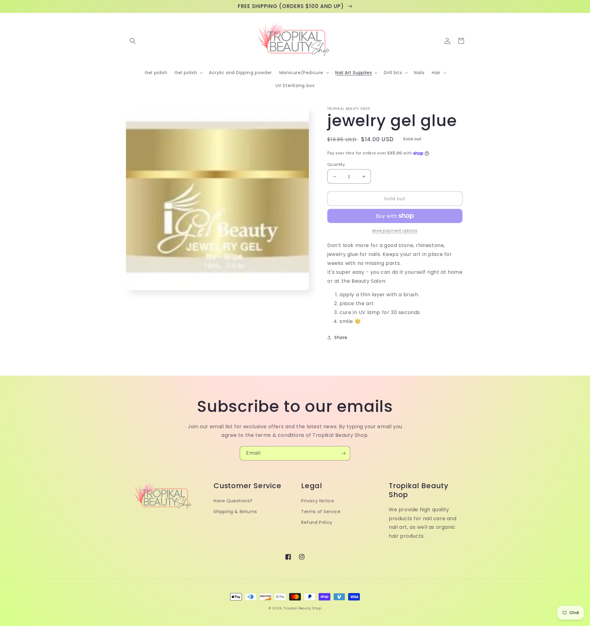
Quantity (336, 164)
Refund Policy (316, 522)
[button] (133, 41)
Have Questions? (233, 501)
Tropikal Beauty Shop (302, 608)
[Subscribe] (343, 453)
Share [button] (341, 337)
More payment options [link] (395, 230)
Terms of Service (321, 511)
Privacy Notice (317, 501)
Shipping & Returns (235, 511)
